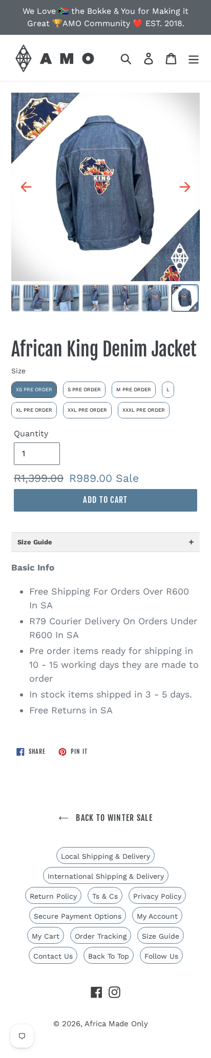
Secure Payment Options (77, 916)
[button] (105, 542)
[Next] (185, 187)
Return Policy (53, 896)
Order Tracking (100, 936)
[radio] (34, 390)
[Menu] (193, 58)
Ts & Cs (105, 896)
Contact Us (53, 956)
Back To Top (108, 956)
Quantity (31, 433)
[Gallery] (105, 204)
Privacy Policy (157, 896)
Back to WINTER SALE (113, 818)
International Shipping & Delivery (106, 876)
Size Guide (160, 936)
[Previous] (26, 187)
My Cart (45, 936)
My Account (157, 916)
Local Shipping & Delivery (105, 856)
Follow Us (161, 956)
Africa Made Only (116, 1023)
